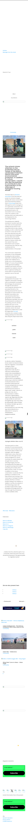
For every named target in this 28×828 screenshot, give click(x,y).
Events (5, 29)
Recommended (8, 40)
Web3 (4, 36)
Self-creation (7, 44)
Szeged (5, 78)
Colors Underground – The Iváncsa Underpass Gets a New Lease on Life (13, 626)
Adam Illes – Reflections (10, 652)
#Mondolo (12, 510)
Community (6, 21)
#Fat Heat (5, 510)
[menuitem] (27, 415)
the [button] (4, 672)
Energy (6, 561)
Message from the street (9, 52)
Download (14, 747)
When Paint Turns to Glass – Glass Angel (13, 663)
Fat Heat (15, 311)
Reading (7, 15)
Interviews (6, 25)
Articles (5, 50)
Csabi (13, 546)
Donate (14, 578)
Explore (6, 70)
